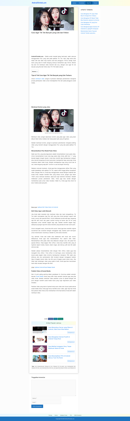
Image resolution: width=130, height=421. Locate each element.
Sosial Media (39, 276)
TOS (71, 415)
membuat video (39, 78)
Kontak (56, 415)
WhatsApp (60, 318)
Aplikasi (74, 3)
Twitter (55, 318)
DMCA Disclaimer (78, 415)
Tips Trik (89, 3)
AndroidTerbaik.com (69, 418)
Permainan (81, 3)
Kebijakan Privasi (63, 415)
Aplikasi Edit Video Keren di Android (48, 207)
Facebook (51, 318)
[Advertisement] (53, 44)
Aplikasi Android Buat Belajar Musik (45, 267)
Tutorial (95, 3)
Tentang (50, 415)
